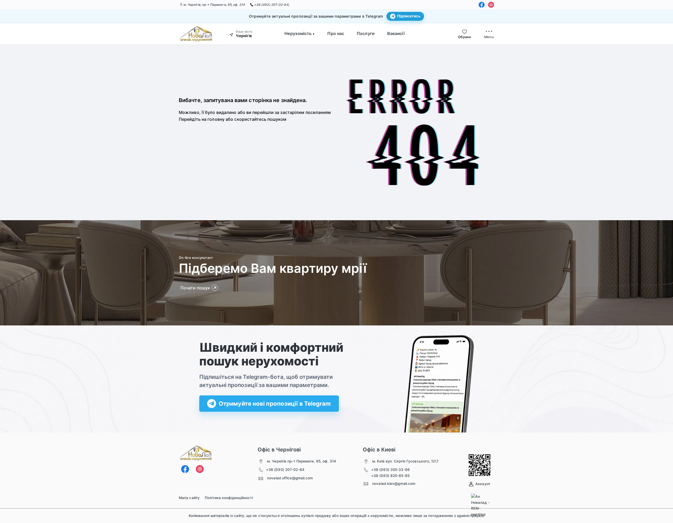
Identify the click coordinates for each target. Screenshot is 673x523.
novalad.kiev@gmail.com (393, 483)
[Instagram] (491, 5)
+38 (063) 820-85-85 (390, 476)
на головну (213, 119)
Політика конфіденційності (229, 498)
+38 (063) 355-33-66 (390, 469)
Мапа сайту (189, 498)
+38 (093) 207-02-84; (271, 5)
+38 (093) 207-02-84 (285, 469)
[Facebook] (481, 5)
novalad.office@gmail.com (290, 478)
